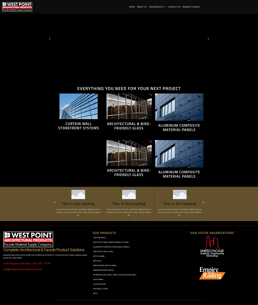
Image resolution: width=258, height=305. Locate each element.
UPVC (95, 293)
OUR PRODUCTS (156, 7)
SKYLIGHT (97, 261)
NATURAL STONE (100, 289)
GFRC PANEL (98, 279)
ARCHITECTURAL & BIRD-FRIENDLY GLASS (111, 242)
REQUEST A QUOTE (191, 7)
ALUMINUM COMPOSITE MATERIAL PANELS (111, 247)
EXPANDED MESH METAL (103, 270)
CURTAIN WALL (99, 238)
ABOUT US (142, 7)
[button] (157, 7)
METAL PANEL (99, 256)
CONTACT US (174, 7)
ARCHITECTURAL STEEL (103, 252)
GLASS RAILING (99, 284)
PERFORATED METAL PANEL (105, 265)
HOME (132, 7)
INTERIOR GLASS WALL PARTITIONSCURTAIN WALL (115, 275)
